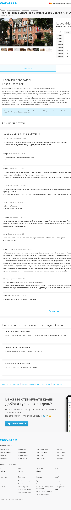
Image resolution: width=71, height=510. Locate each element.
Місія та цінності (5, 481)
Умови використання (42, 494)
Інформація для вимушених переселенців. (44, 487)
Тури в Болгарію (23, 455)
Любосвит (3, 471)
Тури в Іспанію (22, 452)
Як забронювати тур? (24, 481)
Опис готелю (28, 68)
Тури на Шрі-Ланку (42, 449)
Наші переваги (4, 484)
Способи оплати (23, 484)
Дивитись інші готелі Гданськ (30, 384)
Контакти (39, 484)
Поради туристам (23, 487)
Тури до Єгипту (4, 449)
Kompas (20, 471)
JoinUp (20, 468)
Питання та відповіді (24, 489)
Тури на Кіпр (3, 458)
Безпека (2, 487)
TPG (1, 468)
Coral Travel (40, 468)
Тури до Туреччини (5, 452)
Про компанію (40, 481)
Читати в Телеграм (18, 424)
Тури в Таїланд (22, 458)
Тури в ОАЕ (3, 455)
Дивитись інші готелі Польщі (10, 384)
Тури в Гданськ (57, 384)
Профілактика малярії (24, 492)
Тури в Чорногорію (42, 458)
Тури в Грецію (22, 449)
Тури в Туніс (40, 455)
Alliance (39, 471)
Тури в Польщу (45, 384)
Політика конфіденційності (44, 491)
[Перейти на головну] (8, 440)
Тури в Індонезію (42, 452)
